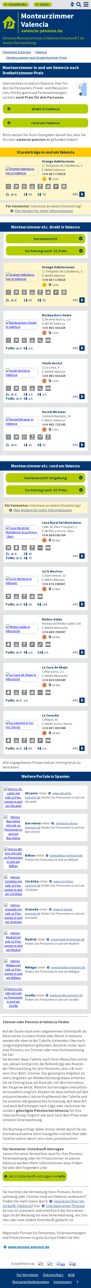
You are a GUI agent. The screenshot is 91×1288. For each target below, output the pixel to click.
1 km (54, 333)
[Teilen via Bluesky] (51, 1263)
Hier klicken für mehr (44, 210)
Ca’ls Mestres (52, 571)
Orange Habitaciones (58, 161)
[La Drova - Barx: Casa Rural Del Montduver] (21, 532)
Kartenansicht (58, 238)
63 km (54, 540)
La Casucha (50, 715)
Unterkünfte (15, 4)
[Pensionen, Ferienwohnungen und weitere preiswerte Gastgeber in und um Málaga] (13, 969)
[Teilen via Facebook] (42, 1263)
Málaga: (31, 967)
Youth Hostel (52, 363)
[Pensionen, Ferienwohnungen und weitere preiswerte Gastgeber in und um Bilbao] (13, 857)
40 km (54, 637)
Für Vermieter (27, 1274)
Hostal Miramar (54, 412)
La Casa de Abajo (55, 667)
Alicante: (31, 793)
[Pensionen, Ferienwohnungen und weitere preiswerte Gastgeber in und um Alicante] (13, 797)
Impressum (62, 1281)
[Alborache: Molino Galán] (21, 629)
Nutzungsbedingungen (30, 1281)
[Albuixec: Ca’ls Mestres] (21, 581)
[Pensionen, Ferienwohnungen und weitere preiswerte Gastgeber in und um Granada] (13, 913)
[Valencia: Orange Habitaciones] (21, 171)
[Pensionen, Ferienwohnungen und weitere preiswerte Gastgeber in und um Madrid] (13, 941)
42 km (54, 685)
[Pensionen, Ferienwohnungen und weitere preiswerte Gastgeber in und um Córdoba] (13, 885)
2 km (54, 179)
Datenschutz (53, 1274)
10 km (54, 589)
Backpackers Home (56, 315)
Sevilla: (30, 995)
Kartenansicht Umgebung (53, 477)
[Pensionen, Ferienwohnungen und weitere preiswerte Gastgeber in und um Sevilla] (13, 997)
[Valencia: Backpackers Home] (21, 324)
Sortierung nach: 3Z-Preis (54, 250)
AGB (71, 1274)
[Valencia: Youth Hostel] (21, 372)
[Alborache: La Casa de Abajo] (21, 677)
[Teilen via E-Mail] (74, 1263)
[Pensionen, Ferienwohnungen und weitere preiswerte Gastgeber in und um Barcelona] (13, 827)
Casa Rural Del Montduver (61, 522)
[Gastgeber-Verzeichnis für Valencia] (10, 22)
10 (44, 733)
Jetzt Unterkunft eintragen (36, 1176)
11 (44, 589)
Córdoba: (32, 881)
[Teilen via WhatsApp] (62, 1263)
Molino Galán (52, 619)
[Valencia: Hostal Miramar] (21, 421)
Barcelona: (33, 823)
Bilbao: (30, 855)
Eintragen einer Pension (65, 1205)
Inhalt (42, 4)
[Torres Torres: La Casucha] (21, 725)
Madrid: (31, 939)
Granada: (32, 909)
